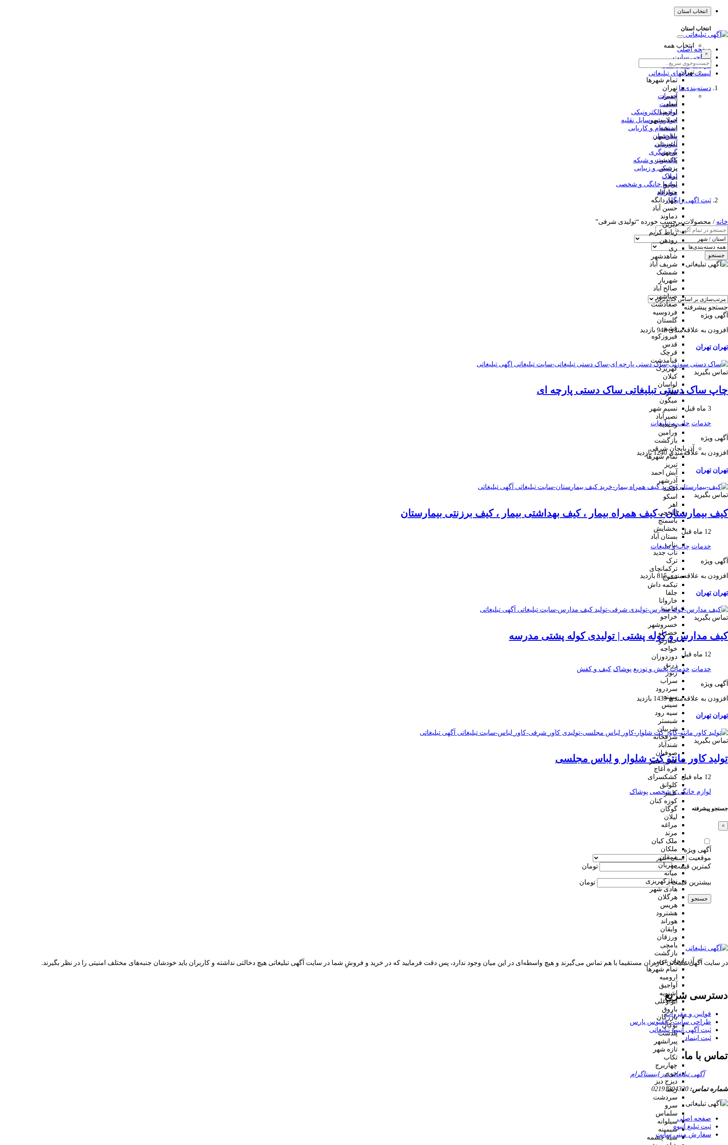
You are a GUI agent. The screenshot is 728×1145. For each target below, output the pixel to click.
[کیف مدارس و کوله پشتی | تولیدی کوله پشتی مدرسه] (604, 609)
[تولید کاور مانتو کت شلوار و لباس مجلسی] (574, 732)
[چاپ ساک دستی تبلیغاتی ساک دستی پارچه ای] (602, 364)
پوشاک (622, 668)
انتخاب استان (692, 11)
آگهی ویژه (697, 849)
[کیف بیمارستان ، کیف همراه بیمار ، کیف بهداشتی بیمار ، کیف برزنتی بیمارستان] (603, 486)
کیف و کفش (594, 668)
